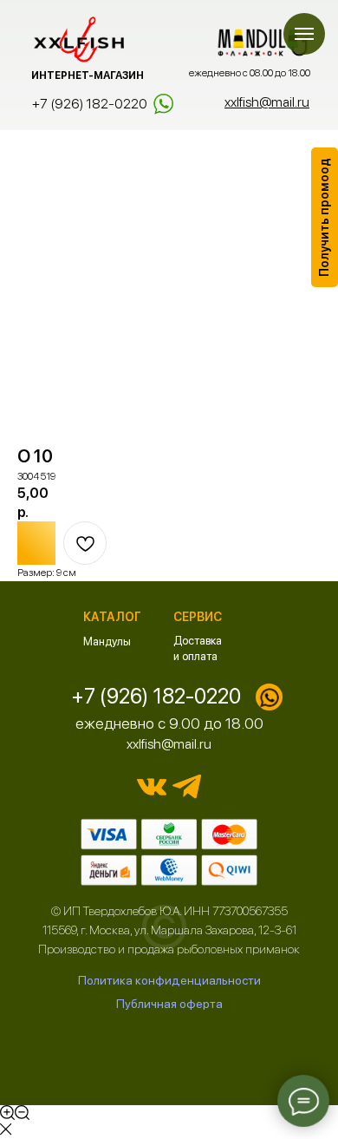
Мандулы (107, 641)
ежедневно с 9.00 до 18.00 (169, 723)
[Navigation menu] (304, 34)
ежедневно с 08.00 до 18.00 (249, 73)
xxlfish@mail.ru (169, 744)
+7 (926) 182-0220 (89, 103)
